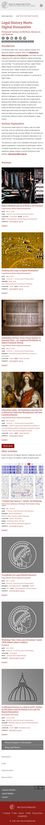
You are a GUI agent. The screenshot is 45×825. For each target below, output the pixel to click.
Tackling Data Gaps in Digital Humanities (20, 270)
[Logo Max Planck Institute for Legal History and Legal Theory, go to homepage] (19, 5)
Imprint (21, 813)
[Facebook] (3, 38)
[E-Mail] (20, 38)
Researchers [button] (7, 777)
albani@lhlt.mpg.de (15, 730)
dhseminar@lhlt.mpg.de (17, 154)
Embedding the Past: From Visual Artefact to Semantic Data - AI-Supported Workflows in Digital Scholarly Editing (21, 340)
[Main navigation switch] (41, 5)
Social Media (8, 794)
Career (5, 797)
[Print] (24, 38)
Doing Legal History (12, 747)
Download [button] (6, 757)
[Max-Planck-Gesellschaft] (13, 807)
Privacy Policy (37, 813)
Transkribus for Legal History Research (19, 575)
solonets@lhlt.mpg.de (16, 221)
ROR (29, 813)
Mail (15, 813)
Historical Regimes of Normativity (18, 743)
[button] (8, 446)
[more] (4, 226)
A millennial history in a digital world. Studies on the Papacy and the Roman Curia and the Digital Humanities (22, 709)
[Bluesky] (11, 38)
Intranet (7, 813)
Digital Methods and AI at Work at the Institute (22, 206)
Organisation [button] (8, 770)
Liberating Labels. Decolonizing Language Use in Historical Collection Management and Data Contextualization (22, 412)
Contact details (9, 790)
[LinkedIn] (7, 38)
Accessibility (22, 816)
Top (40, 788)
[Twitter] (16, 38)
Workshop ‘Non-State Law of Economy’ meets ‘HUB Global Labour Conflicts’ (22, 641)
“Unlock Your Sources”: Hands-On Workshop (22, 501)
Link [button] (4, 764)
